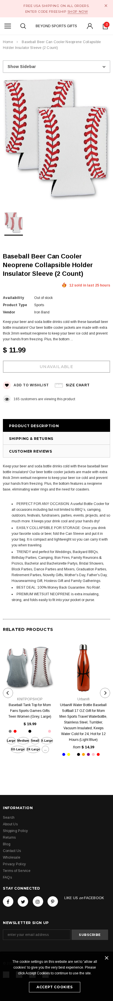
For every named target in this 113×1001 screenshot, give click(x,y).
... (45, 749)
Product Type (15, 305)
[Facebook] (8, 901)
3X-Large (33, 749)
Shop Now (78, 12)
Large (11, 740)
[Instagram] (38, 901)
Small (35, 740)
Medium (23, 740)
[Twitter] (23, 901)
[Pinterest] (53, 901)
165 (17, 399)
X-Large (47, 740)
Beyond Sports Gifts (56, 26)
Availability (13, 298)
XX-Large (18, 749)
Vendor (9, 312)
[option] (56, 140)
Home (8, 42)
